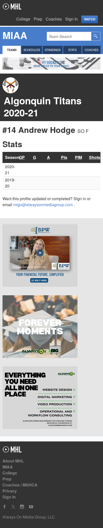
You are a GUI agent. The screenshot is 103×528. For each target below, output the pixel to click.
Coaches (54, 19)
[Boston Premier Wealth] (51, 256)
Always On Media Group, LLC (28, 517)
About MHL (13, 461)
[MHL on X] (13, 507)
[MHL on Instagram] (22, 507)
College (23, 19)
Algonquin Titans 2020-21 (43, 106)
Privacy (9, 491)
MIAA (7, 467)
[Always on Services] (51, 398)
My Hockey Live (11, 7)
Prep (38, 19)
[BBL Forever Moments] (51, 327)
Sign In (71, 19)
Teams (11, 50)
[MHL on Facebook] (4, 507)
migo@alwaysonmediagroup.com (43, 204)
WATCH (89, 19)
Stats (72, 50)
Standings (52, 50)
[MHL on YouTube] (31, 507)
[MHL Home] (12, 451)
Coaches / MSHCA (20, 485)
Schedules (32, 50)
